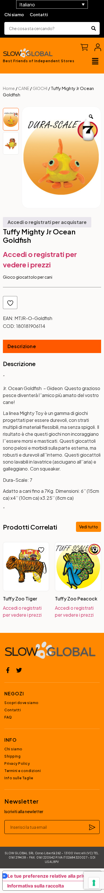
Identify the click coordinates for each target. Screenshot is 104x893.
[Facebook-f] (7, 670)
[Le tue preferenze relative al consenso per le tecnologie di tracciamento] (93, 882)
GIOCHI (40, 88)
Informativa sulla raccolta (35, 886)
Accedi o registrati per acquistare (47, 222)
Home (9, 88)
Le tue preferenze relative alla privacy (50, 876)
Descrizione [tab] (22, 346)
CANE (23, 88)
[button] (95, 62)
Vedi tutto (88, 526)
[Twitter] (19, 670)
